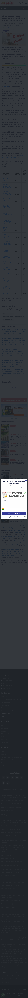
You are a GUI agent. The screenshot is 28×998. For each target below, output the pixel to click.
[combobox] (3, 509)
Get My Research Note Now (14, 513)
